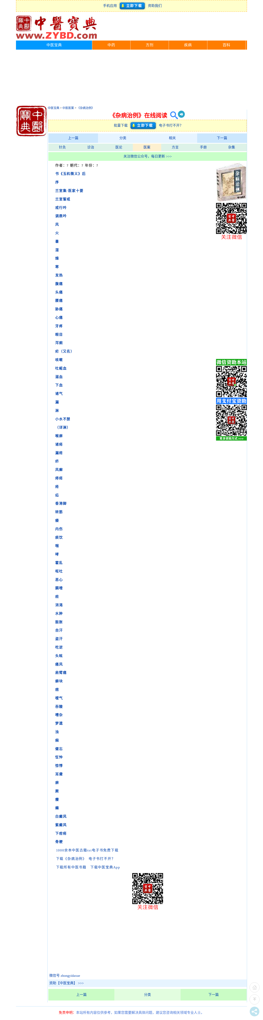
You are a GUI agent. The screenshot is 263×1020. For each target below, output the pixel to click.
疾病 (188, 45)
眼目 (59, 335)
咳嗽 (59, 360)
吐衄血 (61, 368)
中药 (111, 45)
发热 (59, 275)
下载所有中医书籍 (71, 867)
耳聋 (59, 774)
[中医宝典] (56, 37)
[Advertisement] (131, 79)
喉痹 (59, 436)
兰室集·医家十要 (69, 191)
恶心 (59, 580)
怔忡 (59, 757)
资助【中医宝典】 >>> (66, 983)
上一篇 (73, 138)
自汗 (59, 630)
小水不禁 (62, 419)
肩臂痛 (61, 673)
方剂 (149, 45)
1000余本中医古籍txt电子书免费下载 (87, 850)
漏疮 (59, 453)
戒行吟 (61, 208)
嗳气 (59, 698)
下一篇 (222, 138)
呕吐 (59, 571)
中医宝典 (54, 45)
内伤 (59, 529)
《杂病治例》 (85, 107)
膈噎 (59, 588)
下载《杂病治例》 (70, 859)
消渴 (59, 605)
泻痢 (59, 343)
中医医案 (68, 107)
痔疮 (59, 478)
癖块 (59, 681)
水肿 (59, 614)
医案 (146, 147)
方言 (175, 147)
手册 (203, 147)
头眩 (59, 656)
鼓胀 (59, 622)
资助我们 (155, 6)
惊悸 (59, 766)
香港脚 (61, 503)
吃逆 (59, 647)
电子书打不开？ (171, 125)
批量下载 (121, 125)
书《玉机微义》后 (70, 174)
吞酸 (59, 707)
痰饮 (59, 537)
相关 (172, 138)
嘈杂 (59, 715)
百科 (226, 45)
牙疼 (59, 326)
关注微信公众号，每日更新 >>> (147, 156)
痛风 (59, 664)
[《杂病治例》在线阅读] (231, 200)
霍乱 (59, 563)
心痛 (59, 318)
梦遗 (59, 723)
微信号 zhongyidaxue (64, 976)
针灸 (62, 147)
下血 (59, 385)
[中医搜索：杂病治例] (172, 115)
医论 (118, 147)
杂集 (231, 147)
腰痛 (59, 301)
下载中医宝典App (105, 867)
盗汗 (59, 639)
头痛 (59, 292)
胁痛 (59, 309)
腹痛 (59, 284)
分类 (122, 138)
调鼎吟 (61, 216)
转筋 (59, 512)
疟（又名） (64, 351)
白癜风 (61, 816)
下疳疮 (61, 833)
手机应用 (111, 6)
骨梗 (59, 842)
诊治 (90, 147)
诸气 (59, 394)
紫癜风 (61, 825)
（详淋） (62, 427)
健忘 (59, 749)
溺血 (59, 377)
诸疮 (59, 444)
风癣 (59, 470)
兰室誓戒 (62, 199)
